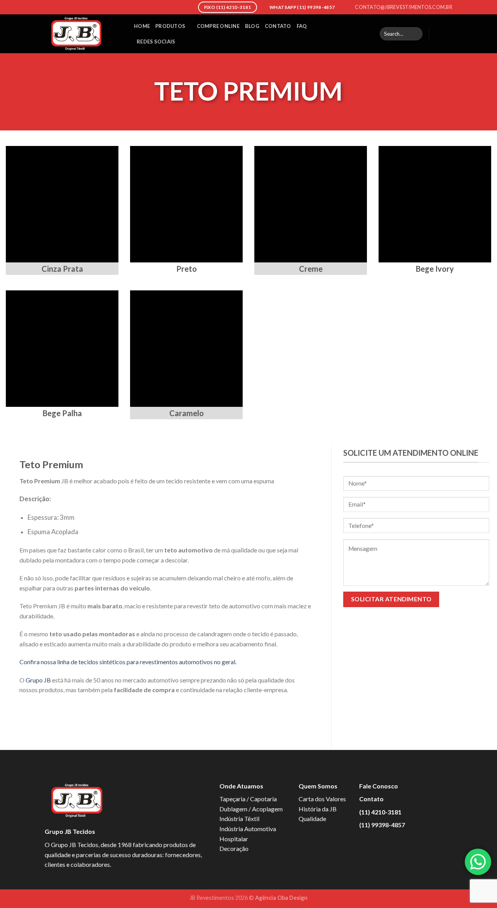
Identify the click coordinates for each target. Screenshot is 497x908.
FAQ (302, 26)
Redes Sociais (156, 41)
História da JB (318, 809)
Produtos (170, 26)
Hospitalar (233, 838)
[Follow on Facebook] (437, 33)
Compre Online (218, 26)
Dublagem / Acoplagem (251, 809)
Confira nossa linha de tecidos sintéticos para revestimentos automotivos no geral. (127, 661)
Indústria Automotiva (247, 828)
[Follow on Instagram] (447, 33)
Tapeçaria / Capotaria (248, 798)
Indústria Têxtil (239, 818)
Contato (278, 26)
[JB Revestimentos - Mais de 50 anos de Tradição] (83, 33)
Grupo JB (38, 680)
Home (142, 26)
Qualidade (312, 818)
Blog (252, 26)
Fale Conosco (378, 786)
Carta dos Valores (322, 798)
